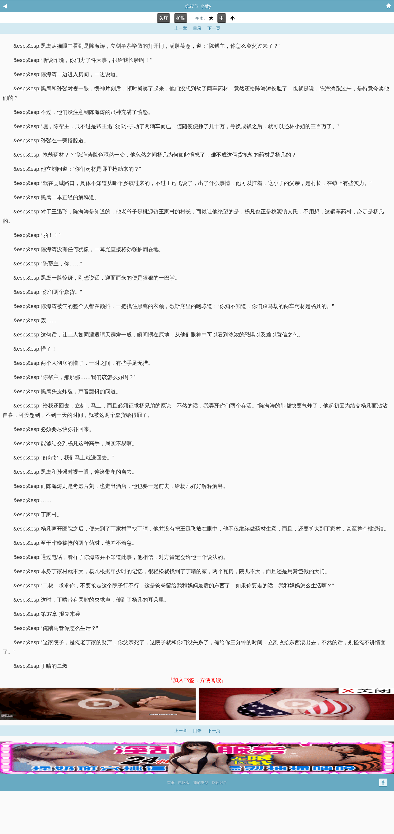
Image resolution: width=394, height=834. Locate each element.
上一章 (180, 28)
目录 (197, 28)
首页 (170, 782)
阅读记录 (219, 782)
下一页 (213, 28)
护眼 (180, 18)
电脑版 (183, 782)
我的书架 (200, 782)
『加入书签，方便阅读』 (197, 680)
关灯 (163, 18)
